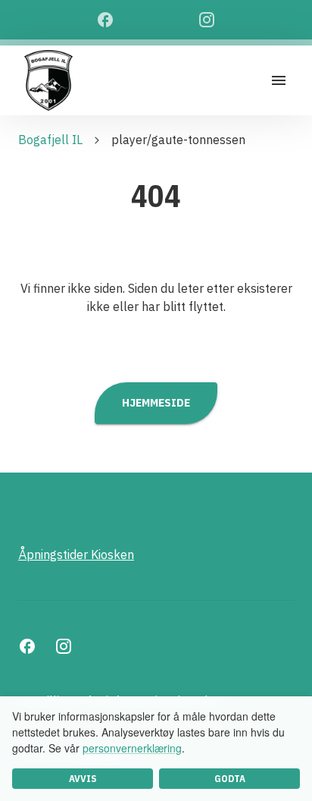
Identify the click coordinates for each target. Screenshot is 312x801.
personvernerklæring (132, 747)
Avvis (83, 778)
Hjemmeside (156, 402)
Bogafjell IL (50, 139)
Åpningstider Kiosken (76, 554)
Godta (229, 778)
